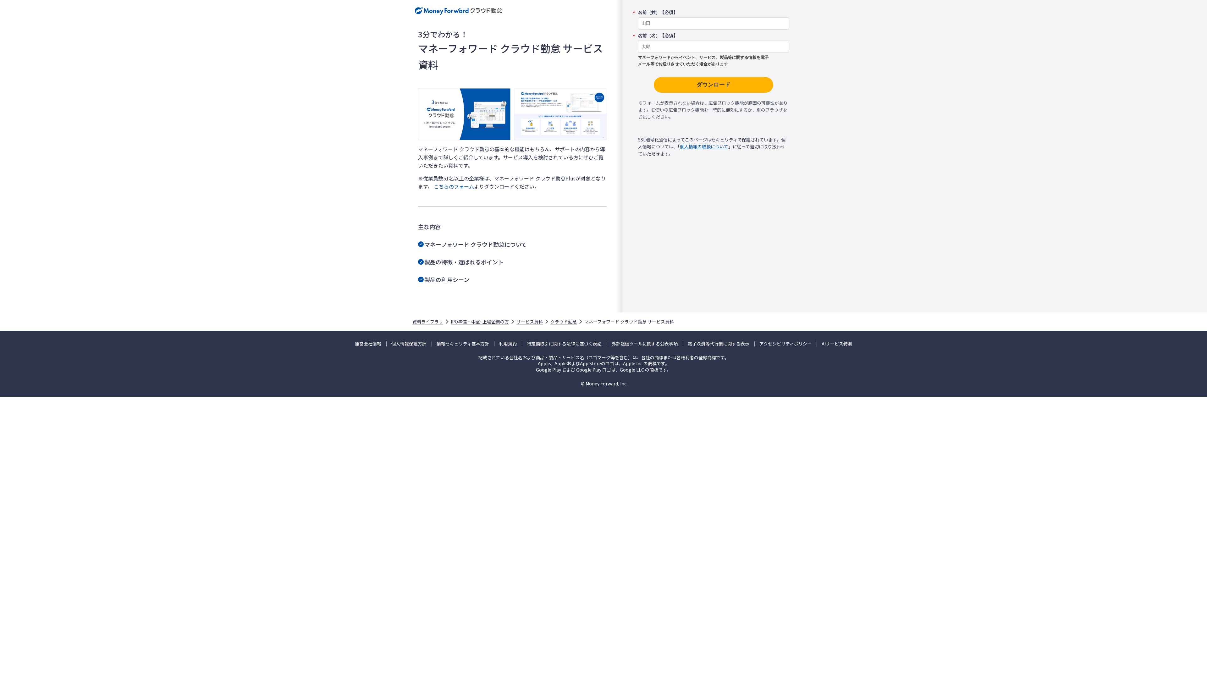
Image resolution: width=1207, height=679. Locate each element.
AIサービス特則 (837, 344)
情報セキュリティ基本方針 (463, 344)
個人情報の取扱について (704, 146)
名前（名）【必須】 (658, 36)
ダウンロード (713, 84)
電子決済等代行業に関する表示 (718, 344)
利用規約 (508, 344)
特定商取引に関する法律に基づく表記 (564, 344)
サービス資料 (529, 321)
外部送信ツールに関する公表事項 (645, 344)
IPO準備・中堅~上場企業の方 (480, 321)
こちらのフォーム (454, 186)
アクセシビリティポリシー (785, 344)
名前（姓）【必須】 (658, 12)
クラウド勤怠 (563, 321)
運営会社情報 (368, 344)
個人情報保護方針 (409, 344)
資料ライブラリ (427, 321)
